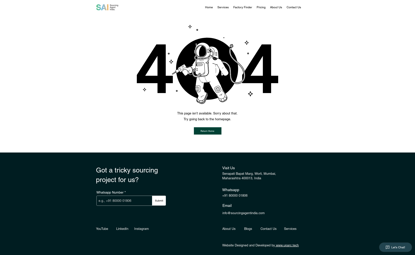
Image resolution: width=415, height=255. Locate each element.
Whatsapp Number (110, 192)
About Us (229, 229)
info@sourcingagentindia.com (243, 213)
